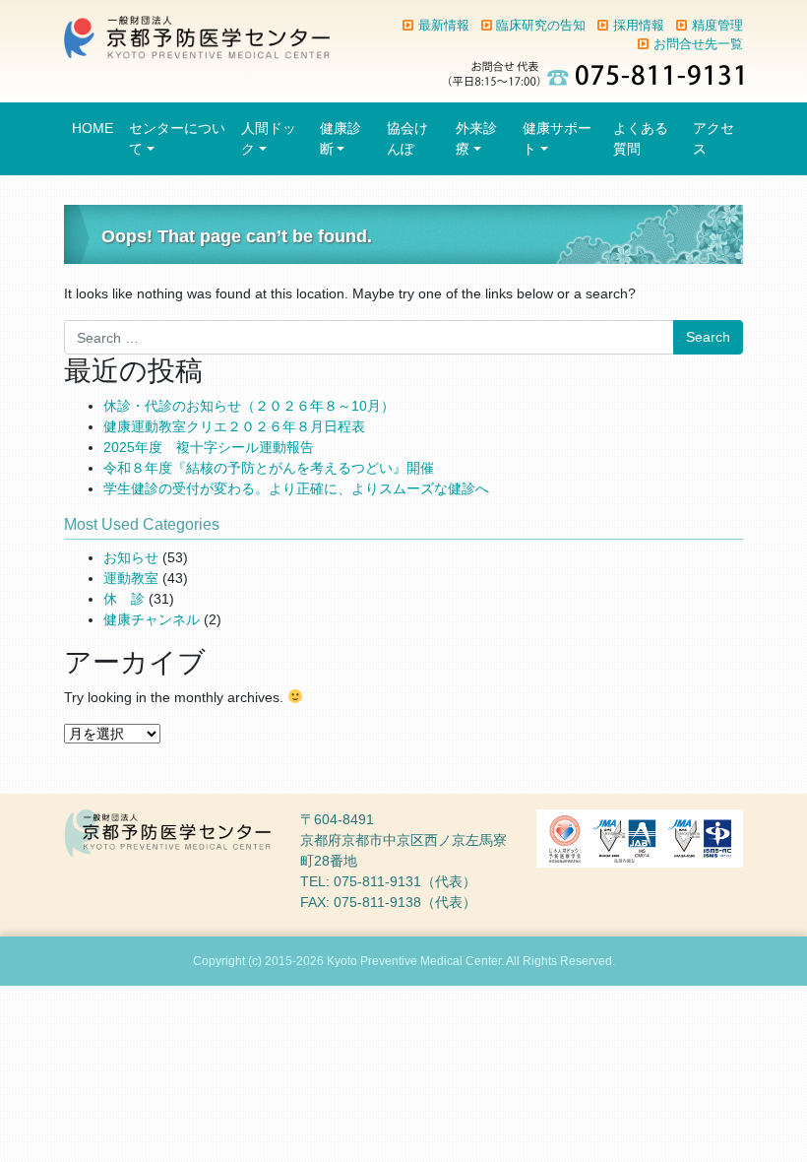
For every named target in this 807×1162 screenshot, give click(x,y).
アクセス (713, 138)
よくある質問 (640, 138)
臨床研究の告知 (541, 25)
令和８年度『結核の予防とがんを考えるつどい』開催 (268, 468)
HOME (92, 128)
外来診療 (476, 138)
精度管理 (717, 25)
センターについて (177, 138)
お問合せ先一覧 (698, 43)
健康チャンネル (151, 619)
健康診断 (340, 138)
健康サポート (557, 138)
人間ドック (268, 138)
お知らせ (130, 557)
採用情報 (638, 25)
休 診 (124, 599)
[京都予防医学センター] (197, 36)
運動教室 (130, 578)
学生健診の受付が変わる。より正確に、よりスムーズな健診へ (296, 488)
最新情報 (443, 25)
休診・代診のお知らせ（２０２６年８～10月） (249, 406)
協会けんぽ (407, 138)
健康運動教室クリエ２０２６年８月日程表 (234, 426)
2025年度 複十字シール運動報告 (208, 447)
